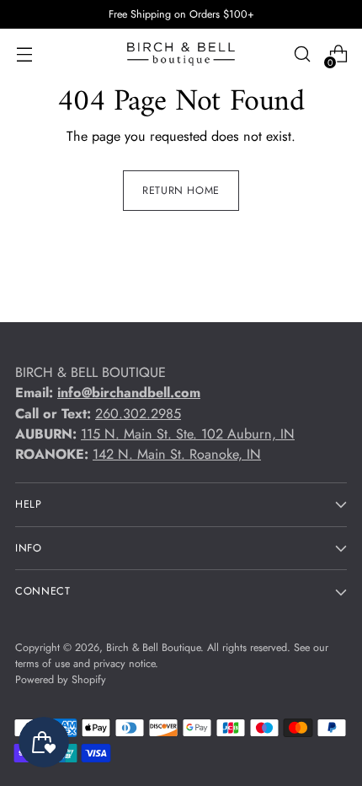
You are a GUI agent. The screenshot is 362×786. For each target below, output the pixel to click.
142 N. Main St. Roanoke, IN (177, 454)
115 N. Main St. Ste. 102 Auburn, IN (188, 434)
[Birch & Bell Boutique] (181, 54)
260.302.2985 (138, 413)
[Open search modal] (302, 54)
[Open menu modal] (24, 54)
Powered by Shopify (60, 679)
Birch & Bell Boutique (153, 647)
